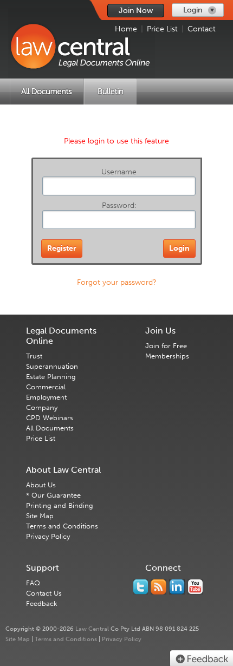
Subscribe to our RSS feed (158, 587)
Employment (46, 397)
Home (126, 29)
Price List (162, 29)
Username (119, 172)
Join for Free (166, 346)
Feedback (41, 603)
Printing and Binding (59, 505)
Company (41, 407)
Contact (201, 29)
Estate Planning (51, 377)
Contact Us (44, 593)
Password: (119, 205)
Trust (34, 356)
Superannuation (52, 366)
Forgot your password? (117, 282)
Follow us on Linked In (177, 587)
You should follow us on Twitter (140, 587)
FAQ (33, 583)
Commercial (46, 387)
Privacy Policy (48, 536)
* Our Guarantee (53, 495)
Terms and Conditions (62, 526)
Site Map (40, 516)
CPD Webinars (49, 418)
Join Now (136, 10)
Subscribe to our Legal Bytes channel (195, 587)
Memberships (167, 356)
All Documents (50, 428)
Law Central (92, 628)
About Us (41, 485)
